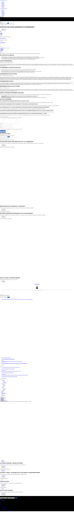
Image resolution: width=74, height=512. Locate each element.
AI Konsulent (3, 7)
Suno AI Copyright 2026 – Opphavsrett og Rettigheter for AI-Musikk (9, 376)
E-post (1, 126)
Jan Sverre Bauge (3, 0)
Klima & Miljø (3, 470)
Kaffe (3, 381)
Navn (1, 124)
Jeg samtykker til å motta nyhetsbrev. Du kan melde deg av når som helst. (10, 137)
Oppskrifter (9, 357)
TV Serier (4, 385)
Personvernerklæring (4, 508)
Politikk (2, 387)
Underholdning (3, 383)
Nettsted (1, 127)
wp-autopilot (3, 5)
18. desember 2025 (4, 378)
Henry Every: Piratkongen (3, 38)
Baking (2, 357)
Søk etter (1, 22)
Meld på (9, 136)
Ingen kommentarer (4, 29)
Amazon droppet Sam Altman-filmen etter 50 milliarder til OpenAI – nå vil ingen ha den (14, 363)
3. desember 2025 (4, 374)
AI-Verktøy (3, 12)
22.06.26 (3, 360)
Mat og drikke (5, 357)
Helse (2, 394)
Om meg (3, 6)
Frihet (4, 388)
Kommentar (1, 123)
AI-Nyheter (3, 2)
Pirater (2, 392)
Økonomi (3, 391)
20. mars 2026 (3, 370)
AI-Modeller (3, 3)
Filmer (4, 384)
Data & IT (3, 390)
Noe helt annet (3, 395)
